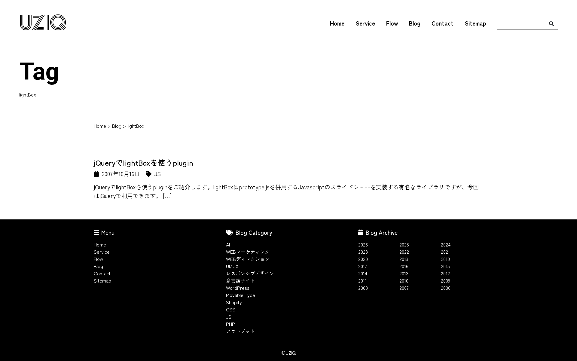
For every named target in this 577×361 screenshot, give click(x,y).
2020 (363, 258)
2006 (445, 287)
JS (228, 316)
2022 (404, 251)
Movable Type (240, 294)
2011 (362, 280)
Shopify (234, 302)
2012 (445, 273)
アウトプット (240, 331)
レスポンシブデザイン (250, 273)
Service (365, 23)
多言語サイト (240, 280)
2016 (403, 266)
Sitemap (475, 23)
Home (337, 23)
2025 (404, 244)
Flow (392, 23)
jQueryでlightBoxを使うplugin (143, 162)
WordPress (237, 287)
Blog (414, 23)
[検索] (551, 23)
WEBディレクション (248, 258)
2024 (445, 244)
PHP (230, 323)
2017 (362, 266)
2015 (445, 266)
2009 (445, 280)
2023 (363, 251)
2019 (403, 258)
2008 (363, 287)
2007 (404, 287)
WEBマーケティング (248, 251)
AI (228, 244)
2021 (445, 251)
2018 (445, 258)
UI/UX (232, 266)
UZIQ (43, 23)
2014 (362, 273)
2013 (403, 273)
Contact (442, 23)
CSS (230, 309)
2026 (363, 244)
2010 (403, 280)
